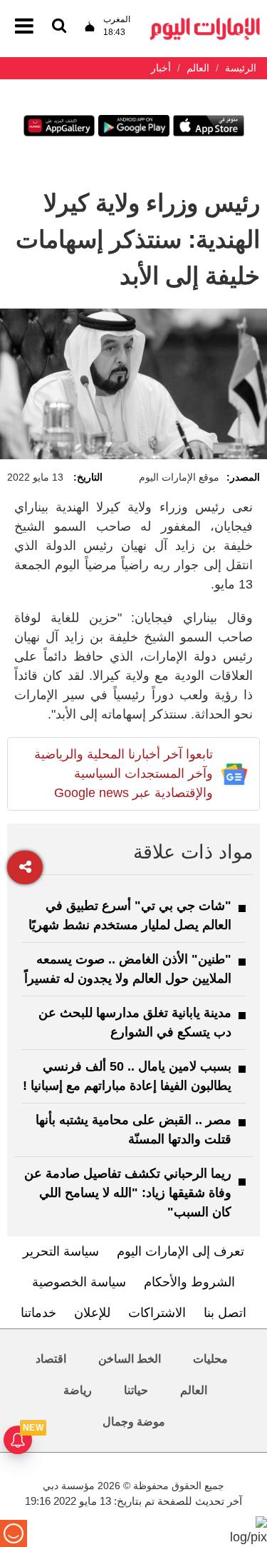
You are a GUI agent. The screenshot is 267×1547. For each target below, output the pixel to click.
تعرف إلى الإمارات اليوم (180, 1251)
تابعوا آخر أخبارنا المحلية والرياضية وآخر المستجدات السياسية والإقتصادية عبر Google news (123, 773)
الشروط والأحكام (189, 1282)
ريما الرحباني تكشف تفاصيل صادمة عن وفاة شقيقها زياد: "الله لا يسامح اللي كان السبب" (127, 1192)
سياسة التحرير (61, 1251)
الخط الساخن (129, 1359)
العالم (193, 1390)
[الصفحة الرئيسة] (205, 22)
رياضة (77, 1390)
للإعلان (92, 1313)
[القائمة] (59, 27)
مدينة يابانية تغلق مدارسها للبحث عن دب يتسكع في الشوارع (134, 1022)
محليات (210, 1359)
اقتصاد (51, 1359)
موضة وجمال (134, 1422)
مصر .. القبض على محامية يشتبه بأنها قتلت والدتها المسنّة (133, 1129)
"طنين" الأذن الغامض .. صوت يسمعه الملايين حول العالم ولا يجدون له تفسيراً (127, 969)
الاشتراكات (157, 1313)
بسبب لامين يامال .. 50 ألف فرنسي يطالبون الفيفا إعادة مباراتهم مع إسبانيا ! (127, 1076)
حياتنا (136, 1390)
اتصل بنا (225, 1313)
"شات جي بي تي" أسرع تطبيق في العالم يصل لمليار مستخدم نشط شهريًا (129, 915)
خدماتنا (38, 1313)
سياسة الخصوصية (79, 1282)
